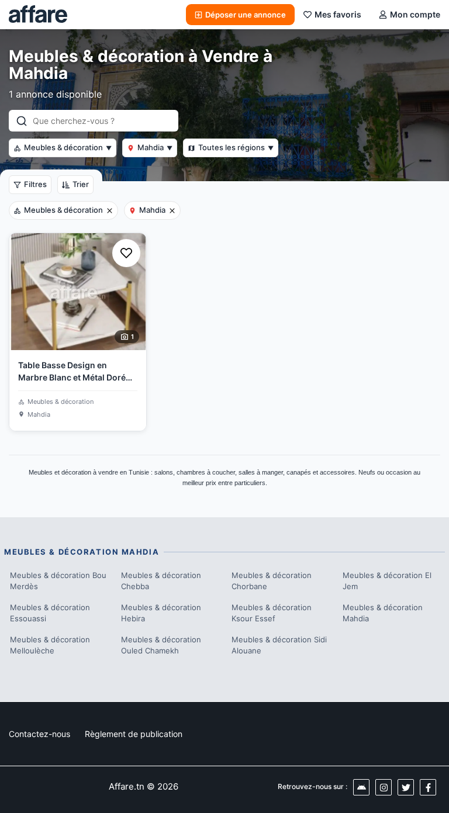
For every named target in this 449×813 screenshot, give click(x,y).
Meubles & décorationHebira (161, 613)
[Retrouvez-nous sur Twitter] (406, 787)
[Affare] (38, 14)
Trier (80, 184)
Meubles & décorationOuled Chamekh (161, 645)
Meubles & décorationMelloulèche (50, 645)
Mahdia (154, 147)
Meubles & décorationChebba (161, 580)
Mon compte (415, 14)
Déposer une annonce (245, 14)
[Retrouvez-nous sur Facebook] (428, 787)
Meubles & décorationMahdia (383, 613)
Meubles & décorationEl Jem (387, 580)
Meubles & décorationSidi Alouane (279, 645)
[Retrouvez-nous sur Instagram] (383, 787)
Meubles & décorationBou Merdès (58, 580)
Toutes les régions (236, 147)
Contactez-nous (39, 734)
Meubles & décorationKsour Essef (272, 613)
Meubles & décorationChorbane (272, 580)
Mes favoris (338, 14)
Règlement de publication (133, 734)
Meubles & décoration (68, 147)
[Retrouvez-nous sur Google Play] (361, 787)
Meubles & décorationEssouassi (50, 613)
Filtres (35, 184)
